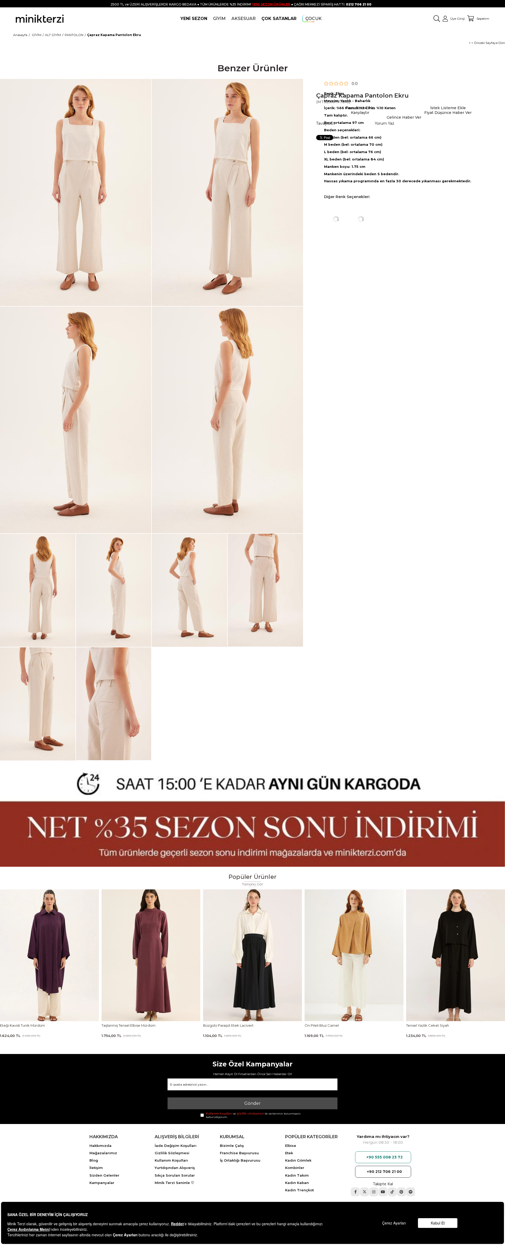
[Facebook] (355, 1191)
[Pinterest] (401, 1191)
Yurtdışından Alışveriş (175, 1168)
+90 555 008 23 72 (384, 1157)
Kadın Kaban (297, 1183)
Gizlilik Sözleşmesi (172, 1153)
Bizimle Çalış (232, 1145)
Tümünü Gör (252, 884)
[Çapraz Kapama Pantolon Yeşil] (336, 219)
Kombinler (294, 1168)
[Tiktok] (392, 1191)
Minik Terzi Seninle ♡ (174, 1183)
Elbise (290, 1145)
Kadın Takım (297, 1175)
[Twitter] (364, 1191)
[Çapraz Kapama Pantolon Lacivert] (361, 219)
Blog (93, 1160)
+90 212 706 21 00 (384, 1171)
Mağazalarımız (103, 1153)
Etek (289, 1153)
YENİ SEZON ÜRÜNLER (271, 4)
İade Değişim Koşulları (175, 1145)
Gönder (252, 1103)
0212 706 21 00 (358, 4)
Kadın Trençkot (299, 1190)
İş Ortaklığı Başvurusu (240, 1160)
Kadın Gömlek (298, 1160)
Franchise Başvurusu (239, 1153)
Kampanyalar (101, 1183)
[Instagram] (373, 1191)
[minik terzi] (40, 18)
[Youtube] (382, 1191)
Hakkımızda (100, 1145)
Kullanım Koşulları (171, 1160)
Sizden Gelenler (104, 1175)
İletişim (96, 1168)
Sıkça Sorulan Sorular (175, 1175)
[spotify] (410, 1191)
